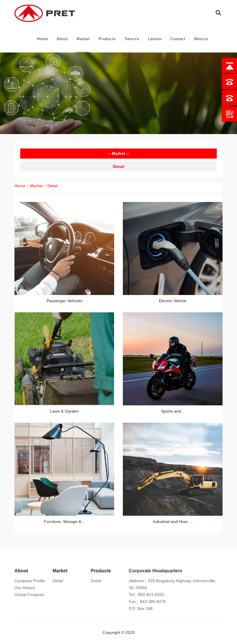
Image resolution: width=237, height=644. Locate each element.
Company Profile (29, 580)
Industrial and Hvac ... (173, 521)
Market (83, 39)
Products (107, 39)
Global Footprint (29, 594)
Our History (24, 587)
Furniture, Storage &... (64, 521)
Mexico (201, 39)
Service (132, 39)
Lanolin (155, 39)
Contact (178, 39)
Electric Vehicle (172, 300)
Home (42, 39)
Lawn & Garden (64, 411)
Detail (118, 166)
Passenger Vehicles (64, 300)
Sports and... (172, 411)
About (62, 39)
